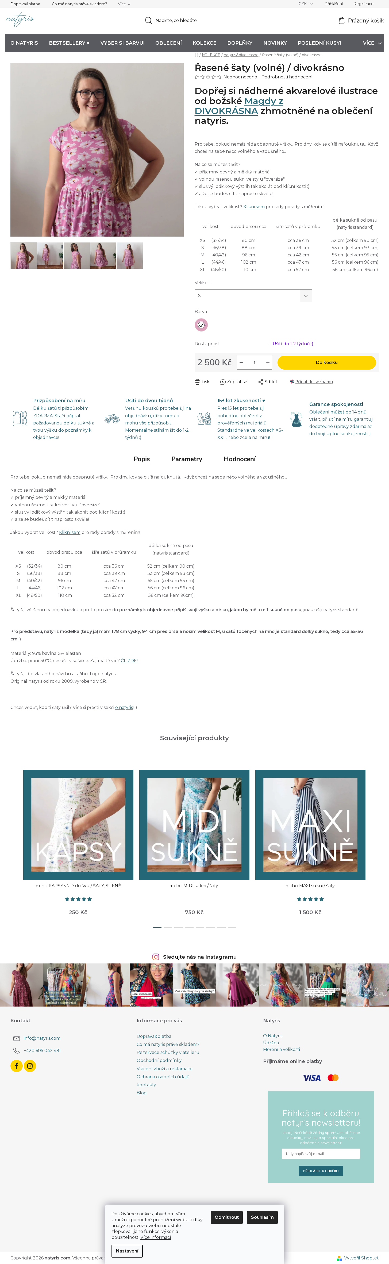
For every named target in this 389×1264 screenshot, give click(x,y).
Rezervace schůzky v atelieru (168, 1052)
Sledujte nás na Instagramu (200, 957)
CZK (303, 3)
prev (14, 847)
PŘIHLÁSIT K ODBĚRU (321, 1170)
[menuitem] (24, 43)
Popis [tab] (142, 459)
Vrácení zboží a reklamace (164, 1068)
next (374, 847)
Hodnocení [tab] (240, 459)
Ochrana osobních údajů (163, 1076)
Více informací (155, 1237)
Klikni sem (254, 206)
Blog (142, 1092)
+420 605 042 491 (42, 1050)
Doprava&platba (25, 4)
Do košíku (327, 362)
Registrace (363, 3)
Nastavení (127, 1251)
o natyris (124, 707)
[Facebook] (16, 1066)
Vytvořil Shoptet (361, 1258)
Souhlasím (262, 1217)
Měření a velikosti (281, 1049)
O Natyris (272, 1036)
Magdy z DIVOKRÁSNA (239, 105)
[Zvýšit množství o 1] (268, 362)
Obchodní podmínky (159, 1060)
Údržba (271, 1043)
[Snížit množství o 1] (241, 362)
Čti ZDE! (129, 660)
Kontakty (146, 1084)
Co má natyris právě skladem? (79, 4)
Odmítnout (227, 1217)
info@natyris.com (42, 1038)
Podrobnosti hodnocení (287, 76)
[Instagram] (30, 1066)
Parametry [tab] (186, 459)
